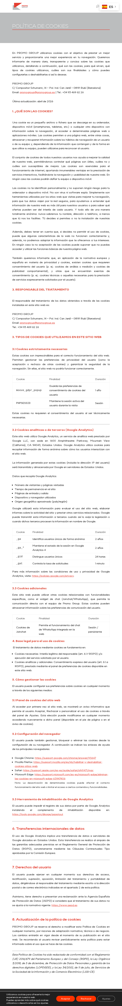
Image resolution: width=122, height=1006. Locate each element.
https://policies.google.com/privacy (53, 575)
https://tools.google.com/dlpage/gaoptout (37, 814)
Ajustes (106, 998)
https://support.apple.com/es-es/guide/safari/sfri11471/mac (58, 770)
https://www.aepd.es (64, 905)
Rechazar (86, 998)
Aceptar (65, 998)
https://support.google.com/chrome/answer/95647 (65, 757)
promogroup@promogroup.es (37, 92)
